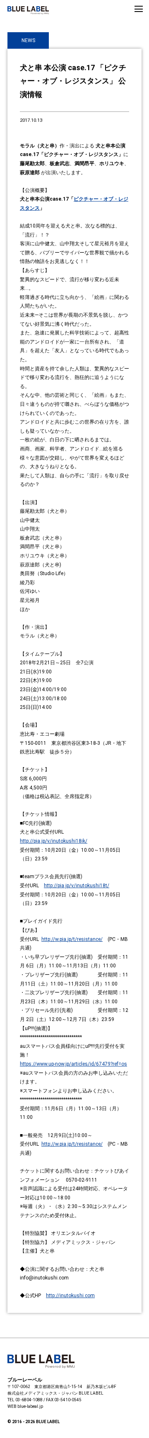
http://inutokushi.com (70, 1295)
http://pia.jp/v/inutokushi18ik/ (53, 841)
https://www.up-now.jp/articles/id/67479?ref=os (73, 1064)
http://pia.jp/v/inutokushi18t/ (76, 885)
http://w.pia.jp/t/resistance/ (72, 939)
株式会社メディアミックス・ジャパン (42, 1393)
